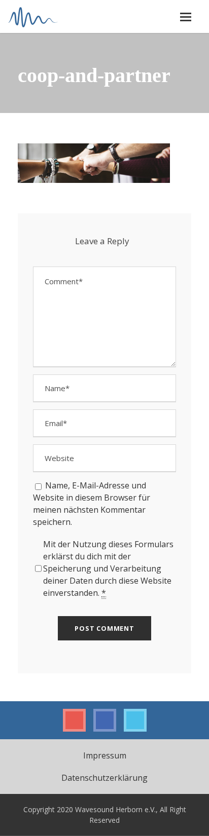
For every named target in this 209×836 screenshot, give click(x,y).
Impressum (104, 755)
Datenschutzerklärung (104, 777)
